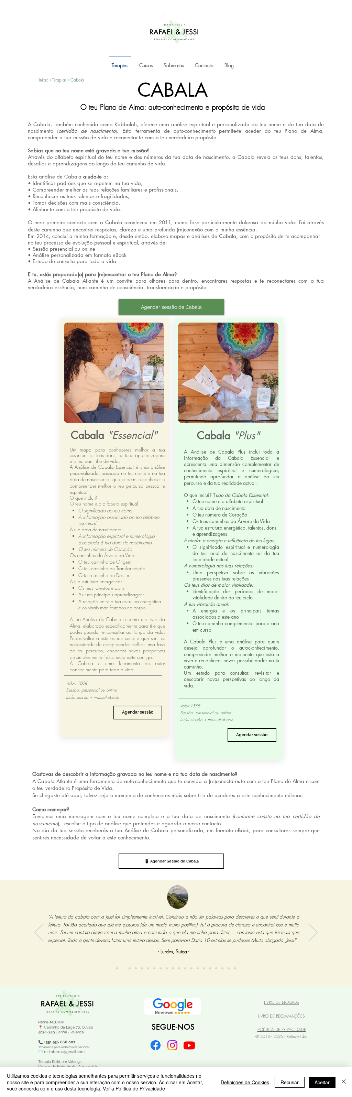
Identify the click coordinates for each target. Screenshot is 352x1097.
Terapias (59, 80)
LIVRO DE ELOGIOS (281, 1002)
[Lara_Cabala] (154, 968)
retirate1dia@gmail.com (64, 1052)
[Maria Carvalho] (173, 968)
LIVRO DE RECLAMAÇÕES (281, 1016)
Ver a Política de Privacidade (134, 1088)
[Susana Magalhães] (136, 968)
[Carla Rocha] (117, 968)
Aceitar (322, 1082)
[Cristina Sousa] (179, 968)
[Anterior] (38, 933)
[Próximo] (313, 933)
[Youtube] (189, 1045)
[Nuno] (210, 968)
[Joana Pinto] (148, 968)
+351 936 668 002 (59, 1042)
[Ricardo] (191, 968)
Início (43, 80)
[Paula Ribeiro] (167, 968)
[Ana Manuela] (204, 968)
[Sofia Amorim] (130, 968)
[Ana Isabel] (185, 968)
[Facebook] (155, 1045)
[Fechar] (344, 1082)
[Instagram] (172, 1045)
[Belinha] (198, 968)
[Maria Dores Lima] (142, 968)
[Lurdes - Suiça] (123, 968)
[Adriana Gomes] (222, 968)
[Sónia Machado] (161, 968)
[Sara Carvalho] (229, 968)
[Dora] (235, 968)
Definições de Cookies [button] (245, 1082)
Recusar (289, 1082)
